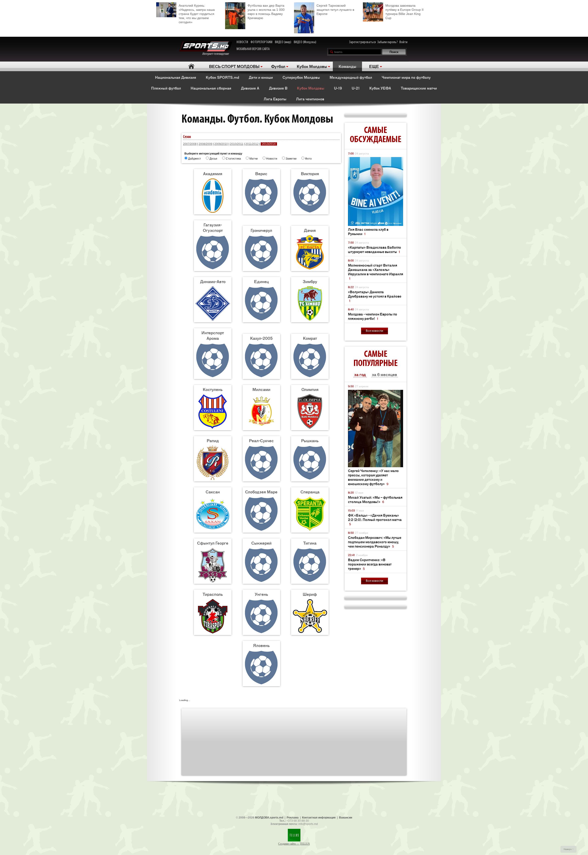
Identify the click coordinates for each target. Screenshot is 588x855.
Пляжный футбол (166, 87)
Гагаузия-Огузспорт (213, 227)
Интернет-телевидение (217, 54)
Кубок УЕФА (380, 87)
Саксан (213, 491)
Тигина (310, 543)
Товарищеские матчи (419, 87)
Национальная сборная (211, 87)
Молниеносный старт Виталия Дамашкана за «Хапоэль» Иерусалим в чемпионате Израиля (375, 271)
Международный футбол (351, 77)
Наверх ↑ (569, 849)
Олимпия (310, 389)
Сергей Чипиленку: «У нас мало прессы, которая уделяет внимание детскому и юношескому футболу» (373, 477)
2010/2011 (236, 144)
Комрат (310, 338)
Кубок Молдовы (312, 66)
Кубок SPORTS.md (222, 77)
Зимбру (310, 281)
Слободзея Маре (261, 491)
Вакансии (345, 817)
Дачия (310, 230)
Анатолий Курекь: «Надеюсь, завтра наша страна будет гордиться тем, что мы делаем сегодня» (197, 14)
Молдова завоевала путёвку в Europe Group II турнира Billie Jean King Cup (404, 12)
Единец (261, 281)
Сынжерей (261, 543)
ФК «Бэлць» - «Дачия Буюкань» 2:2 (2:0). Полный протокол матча (375, 519)
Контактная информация (319, 817)
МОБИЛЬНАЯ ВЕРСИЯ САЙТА (253, 49)
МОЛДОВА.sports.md (269, 817)
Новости (272, 158)
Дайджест (194, 158)
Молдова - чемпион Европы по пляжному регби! (372, 316)
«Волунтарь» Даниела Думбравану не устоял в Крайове (374, 296)
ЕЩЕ (374, 66)
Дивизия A (250, 87)
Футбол (278, 66)
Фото (308, 158)
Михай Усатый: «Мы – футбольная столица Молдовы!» (375, 499)
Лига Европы (275, 98)
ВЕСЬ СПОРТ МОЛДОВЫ (234, 66)
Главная (191, 66)
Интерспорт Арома (212, 335)
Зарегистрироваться (362, 42)
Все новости (374, 331)
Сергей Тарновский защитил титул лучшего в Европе (335, 10)
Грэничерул (261, 230)
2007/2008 (190, 144)
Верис (261, 173)
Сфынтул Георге (212, 543)
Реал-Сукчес (261, 440)
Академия (212, 173)
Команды (347, 66)
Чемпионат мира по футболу (406, 77)
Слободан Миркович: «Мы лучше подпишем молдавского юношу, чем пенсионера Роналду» (374, 541)
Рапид (213, 440)
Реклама (293, 817)
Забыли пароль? (387, 42)
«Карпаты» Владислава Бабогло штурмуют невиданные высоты (374, 249)
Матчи (253, 158)
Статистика (233, 158)
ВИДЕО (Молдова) (305, 42)
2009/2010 (221, 144)
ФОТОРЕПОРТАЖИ (261, 42)
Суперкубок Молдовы (301, 77)
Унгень (261, 594)
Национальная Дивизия (175, 77)
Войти (403, 42)
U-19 (338, 87)
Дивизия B (278, 87)
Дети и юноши (261, 77)
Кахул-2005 (261, 338)
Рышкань (310, 440)
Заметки (291, 158)
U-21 (356, 87)
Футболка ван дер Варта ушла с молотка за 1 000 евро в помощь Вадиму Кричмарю (266, 12)
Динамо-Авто (213, 281)
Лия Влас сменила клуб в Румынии (368, 231)
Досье (213, 158)
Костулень (213, 389)
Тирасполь (213, 594)
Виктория (310, 173)
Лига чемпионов (310, 98)
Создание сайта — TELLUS (294, 843)
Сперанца (309, 491)
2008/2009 (205, 144)
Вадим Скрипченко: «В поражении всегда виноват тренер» (370, 564)
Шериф (310, 594)
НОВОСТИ (242, 42)
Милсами (261, 389)
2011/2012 (252, 144)
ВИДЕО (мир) (283, 42)
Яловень (261, 645)
